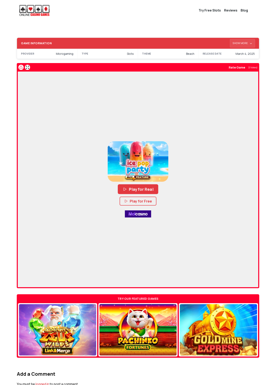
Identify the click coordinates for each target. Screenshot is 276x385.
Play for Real (141, 189)
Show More (240, 43)
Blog (244, 10)
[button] (138, 161)
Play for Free (141, 201)
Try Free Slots (210, 10)
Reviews (230, 10)
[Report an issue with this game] (21, 67)
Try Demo (57, 330)
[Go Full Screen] (27, 67)
